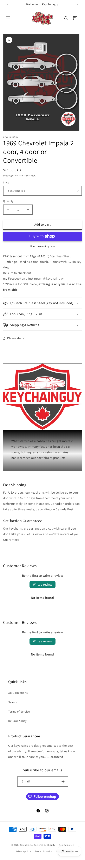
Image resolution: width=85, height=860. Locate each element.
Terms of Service (19, 711)
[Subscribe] (63, 781)
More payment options (42, 246)
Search (12, 702)
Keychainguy (26, 844)
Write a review (42, 584)
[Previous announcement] (7, 4)
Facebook (14, 278)
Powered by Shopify (44, 844)
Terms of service (43, 851)
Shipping (7, 175)
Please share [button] (15, 338)
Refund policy (17, 721)
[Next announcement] (77, 4)
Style (6, 182)
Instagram (35, 278)
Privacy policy (23, 851)
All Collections (18, 693)
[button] (8, 18)
